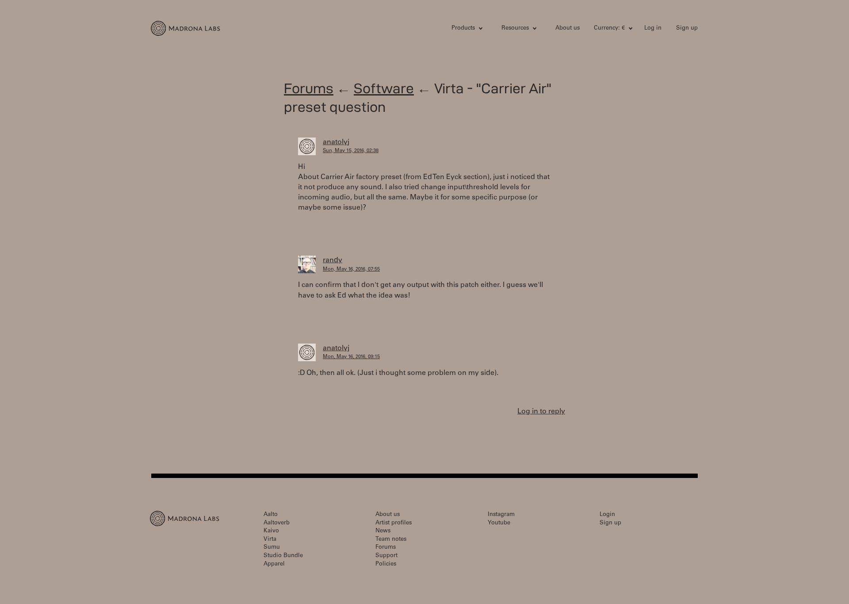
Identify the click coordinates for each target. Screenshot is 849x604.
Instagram (501, 515)
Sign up (687, 28)
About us (567, 28)
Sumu (272, 547)
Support (386, 556)
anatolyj (336, 142)
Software (384, 88)
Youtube (499, 523)
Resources (515, 28)
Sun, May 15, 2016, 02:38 (351, 151)
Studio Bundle (283, 556)
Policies (385, 564)
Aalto (271, 515)
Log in (653, 28)
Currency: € (609, 28)
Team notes (390, 540)
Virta (270, 540)
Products (463, 28)
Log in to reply (541, 411)
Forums (308, 88)
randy (332, 260)
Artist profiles (393, 523)
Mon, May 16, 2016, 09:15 (351, 357)
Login (607, 515)
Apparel (274, 564)
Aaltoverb (277, 523)
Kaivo (271, 531)
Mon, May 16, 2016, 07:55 (351, 269)
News (382, 531)
